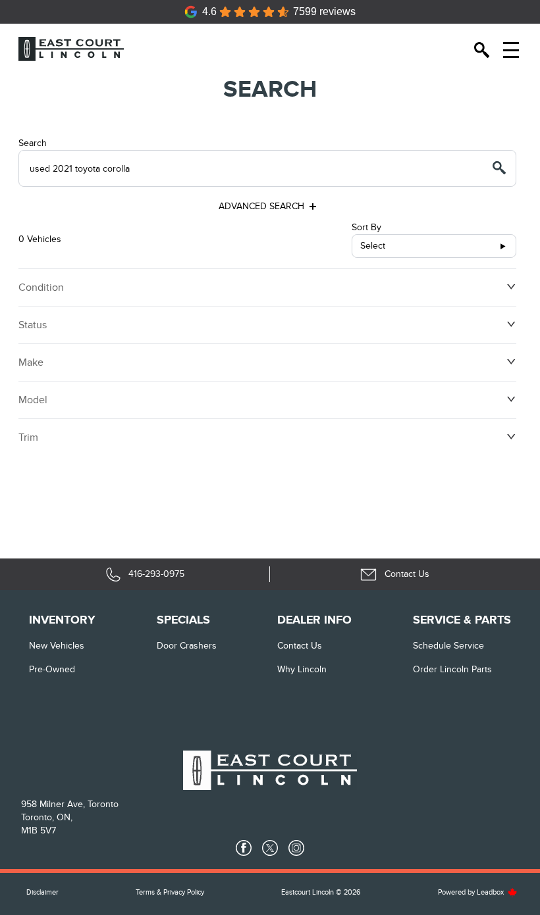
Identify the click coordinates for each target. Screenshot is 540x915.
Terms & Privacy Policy (170, 892)
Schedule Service (448, 645)
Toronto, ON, (46, 817)
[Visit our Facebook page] (244, 848)
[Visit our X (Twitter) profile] (270, 848)
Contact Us (299, 645)
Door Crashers (187, 645)
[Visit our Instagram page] (296, 848)
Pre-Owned (52, 669)
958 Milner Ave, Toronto (70, 804)
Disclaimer (42, 892)
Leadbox (491, 892)
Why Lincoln (302, 669)
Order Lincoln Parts (452, 669)
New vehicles (56, 645)
